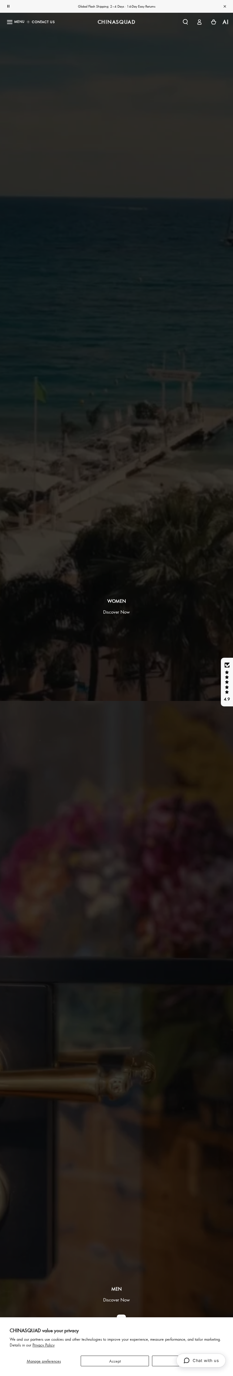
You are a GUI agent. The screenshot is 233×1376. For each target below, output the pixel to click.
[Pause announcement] (8, 6)
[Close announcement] (225, 6)
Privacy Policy (43, 1345)
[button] (185, 22)
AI (226, 22)
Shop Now (137, 6)
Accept (115, 1361)
